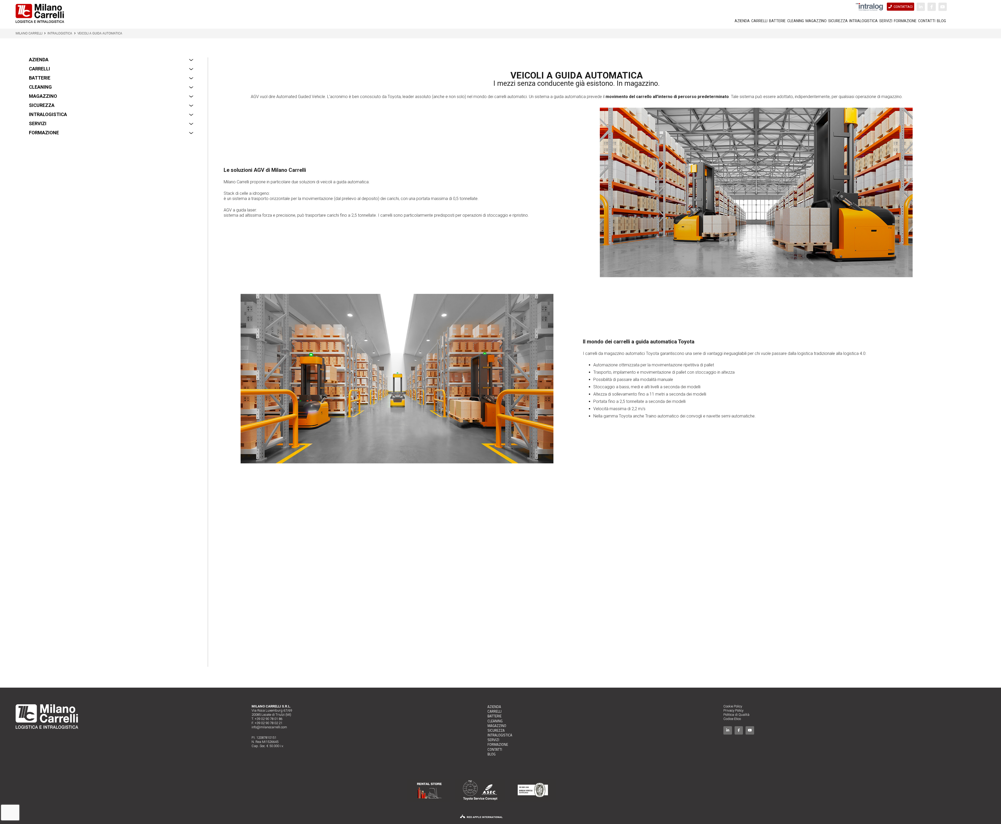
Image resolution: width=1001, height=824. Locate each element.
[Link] (40, 13)
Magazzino (43, 96)
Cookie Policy (732, 706)
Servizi (37, 123)
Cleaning (40, 87)
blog (491, 754)
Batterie (39, 78)
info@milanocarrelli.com (269, 727)
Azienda (38, 59)
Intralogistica (48, 114)
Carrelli (39, 68)
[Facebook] (931, 7)
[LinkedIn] (921, 7)
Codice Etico (732, 719)
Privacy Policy (733, 710)
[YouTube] (942, 7)
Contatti (494, 749)
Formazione (44, 132)
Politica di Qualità (736, 715)
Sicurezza (41, 105)
